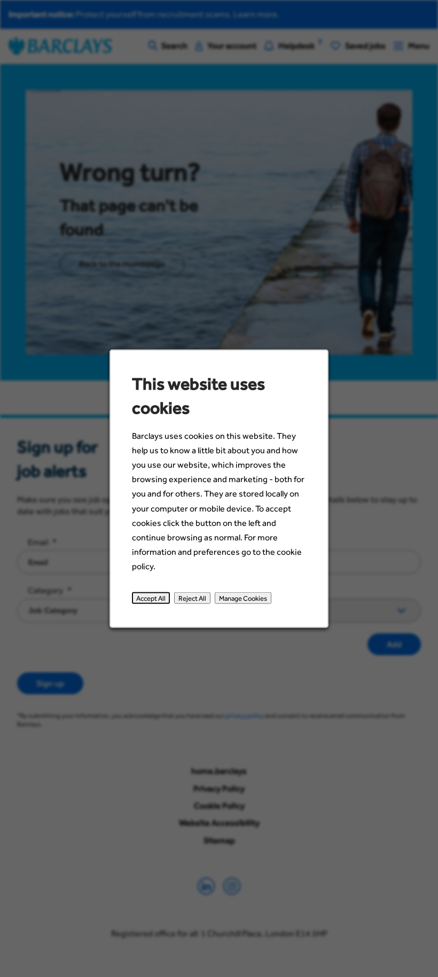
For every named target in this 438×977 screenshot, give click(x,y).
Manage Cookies (243, 598)
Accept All (151, 598)
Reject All (192, 598)
